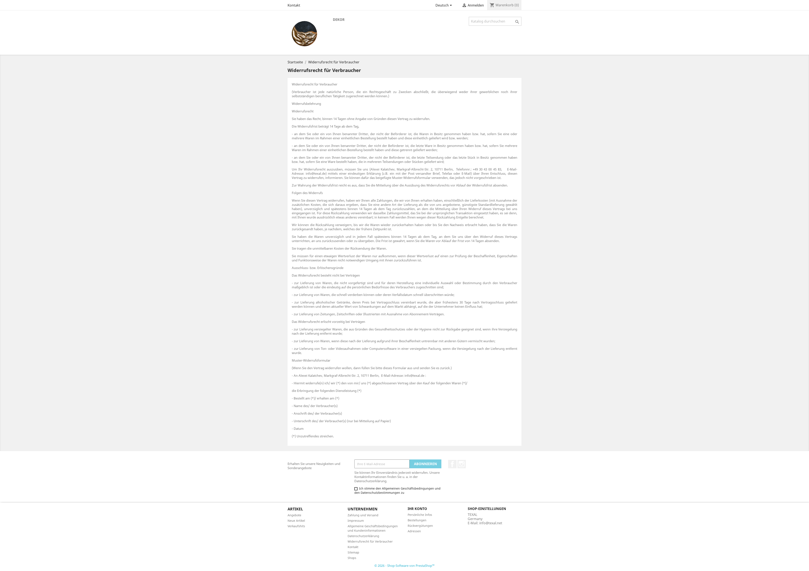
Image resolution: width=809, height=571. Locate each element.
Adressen (414, 531)
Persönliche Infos (420, 515)
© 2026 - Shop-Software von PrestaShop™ (404, 565)
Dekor (339, 19)
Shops (352, 558)
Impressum (356, 521)
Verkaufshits (296, 526)
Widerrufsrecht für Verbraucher (370, 541)
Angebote (294, 515)
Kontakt (294, 5)
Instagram (461, 464)
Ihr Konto (417, 508)
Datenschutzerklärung (363, 536)
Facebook (452, 464)
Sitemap (353, 552)
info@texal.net (490, 523)
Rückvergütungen (420, 526)
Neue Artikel (296, 521)
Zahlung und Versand (363, 515)
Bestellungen (417, 520)
